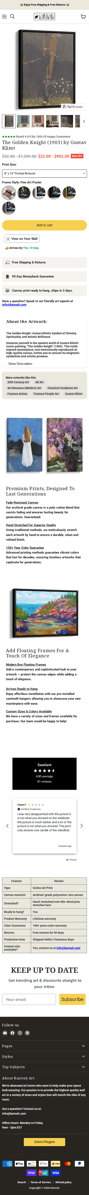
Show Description (20, 363)
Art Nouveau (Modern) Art (24, 388)
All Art (39, 382)
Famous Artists (17, 393)
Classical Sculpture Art (63, 388)
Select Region (44, 1142)
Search (21, 1182)
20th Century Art (18, 382)
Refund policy (63, 1182)
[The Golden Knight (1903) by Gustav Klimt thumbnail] (9, 121)
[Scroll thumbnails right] (83, 121)
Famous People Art (46, 393)
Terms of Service (40, 1182)
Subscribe (72, 999)
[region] (44, 826)
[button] (8, 826)
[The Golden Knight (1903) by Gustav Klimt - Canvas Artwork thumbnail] (23, 121)
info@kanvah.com (68, 948)
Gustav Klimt (73, 393)
